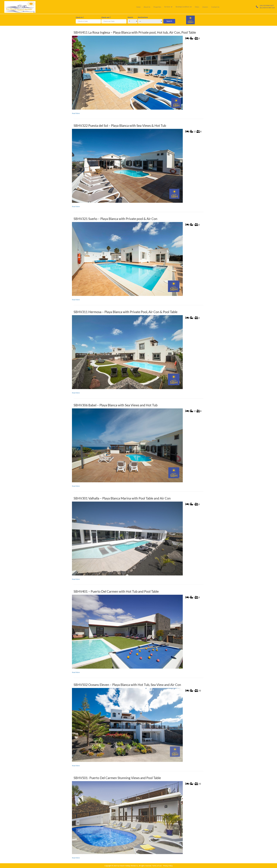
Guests (130, 17)
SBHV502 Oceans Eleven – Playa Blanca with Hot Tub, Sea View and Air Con (127, 685)
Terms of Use (157, 866)
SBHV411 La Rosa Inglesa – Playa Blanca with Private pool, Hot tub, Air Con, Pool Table (135, 32)
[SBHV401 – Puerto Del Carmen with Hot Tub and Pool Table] (127, 632)
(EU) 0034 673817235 (267, 8)
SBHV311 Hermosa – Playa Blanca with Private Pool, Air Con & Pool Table (125, 312)
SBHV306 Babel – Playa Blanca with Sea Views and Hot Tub (116, 405)
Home (138, 7)
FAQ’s (197, 7)
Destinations (143, 17)
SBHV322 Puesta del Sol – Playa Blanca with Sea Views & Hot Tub (120, 125)
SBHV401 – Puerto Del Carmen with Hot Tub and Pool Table (116, 591)
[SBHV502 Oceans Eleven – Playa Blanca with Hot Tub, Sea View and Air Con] (127, 725)
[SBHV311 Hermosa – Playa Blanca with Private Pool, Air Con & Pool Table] (127, 352)
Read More (76, 113)
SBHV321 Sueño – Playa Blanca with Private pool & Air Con (115, 219)
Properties (157, 7)
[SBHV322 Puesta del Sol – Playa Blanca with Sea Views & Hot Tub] (127, 166)
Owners (205, 7)
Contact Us (215, 7)
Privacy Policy (168, 866)
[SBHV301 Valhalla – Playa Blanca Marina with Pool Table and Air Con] (127, 538)
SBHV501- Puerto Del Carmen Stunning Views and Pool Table (117, 778)
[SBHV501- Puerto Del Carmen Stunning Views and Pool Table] (127, 817)
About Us (147, 7)
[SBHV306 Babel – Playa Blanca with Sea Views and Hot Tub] (127, 445)
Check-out (106, 17)
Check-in (80, 17)
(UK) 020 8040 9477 (267, 5)
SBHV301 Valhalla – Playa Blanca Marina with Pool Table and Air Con (122, 498)
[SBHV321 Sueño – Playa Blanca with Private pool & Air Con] (127, 259)
